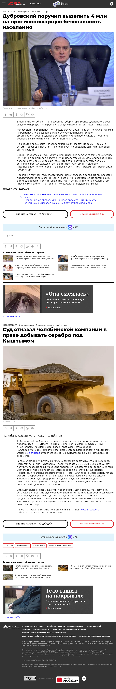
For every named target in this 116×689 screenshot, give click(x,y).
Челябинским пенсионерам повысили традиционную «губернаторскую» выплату (89, 257)
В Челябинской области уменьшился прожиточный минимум (59, 200)
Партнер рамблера (46, 678)
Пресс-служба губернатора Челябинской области (25, 108)
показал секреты (90, 509)
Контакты (26, 630)
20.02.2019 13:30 (9, 11)
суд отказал (33, 453)
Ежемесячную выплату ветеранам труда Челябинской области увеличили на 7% (88, 266)
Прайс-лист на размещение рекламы (69, 630)
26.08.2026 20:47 (10, 325)
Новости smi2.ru (12, 316)
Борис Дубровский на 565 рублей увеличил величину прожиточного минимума (34, 275)
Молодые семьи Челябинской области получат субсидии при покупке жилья (32, 266)
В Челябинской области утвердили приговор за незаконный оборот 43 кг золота (90, 567)
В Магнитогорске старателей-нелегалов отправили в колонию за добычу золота (33, 576)
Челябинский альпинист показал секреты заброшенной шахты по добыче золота (33, 567)
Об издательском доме (32, 626)
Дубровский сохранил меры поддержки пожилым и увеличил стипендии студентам (34, 257)
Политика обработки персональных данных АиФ (44, 633)
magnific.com (9, 421)
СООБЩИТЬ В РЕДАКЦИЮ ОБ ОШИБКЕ (94, 636)
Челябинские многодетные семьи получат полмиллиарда (57, 203)
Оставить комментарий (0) (92, 214)
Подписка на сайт (94, 626)
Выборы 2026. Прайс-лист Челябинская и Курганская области (49, 636)
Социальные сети (41, 630)
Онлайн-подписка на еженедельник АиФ (64, 626)
